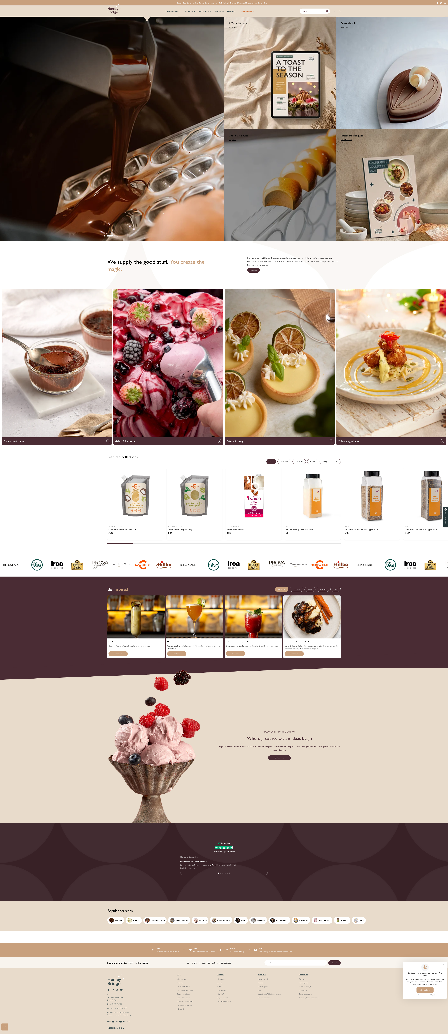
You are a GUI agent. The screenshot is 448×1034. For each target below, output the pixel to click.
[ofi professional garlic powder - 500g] (313, 496)
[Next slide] (117, 236)
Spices (288, 526)
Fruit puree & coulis (115, 526)
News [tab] (336, 589)
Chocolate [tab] (299, 461)
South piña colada (115, 641)
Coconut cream (233, 526)
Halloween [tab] (284, 461)
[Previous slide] (104, 236)
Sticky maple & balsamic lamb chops (300, 641)
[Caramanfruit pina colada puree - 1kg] (135, 496)
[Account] (334, 11)
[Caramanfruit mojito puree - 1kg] (194, 496)
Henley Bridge (118, 1028)
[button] (110, 236)
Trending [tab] (323, 589)
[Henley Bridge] (31, 565)
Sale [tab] (336, 461)
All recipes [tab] (281, 589)
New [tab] (271, 461)
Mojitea (170, 641)
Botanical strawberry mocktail (238, 641)
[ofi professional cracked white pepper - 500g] (372, 496)
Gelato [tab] (312, 461)
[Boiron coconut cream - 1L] (254, 496)
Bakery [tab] (325, 461)
